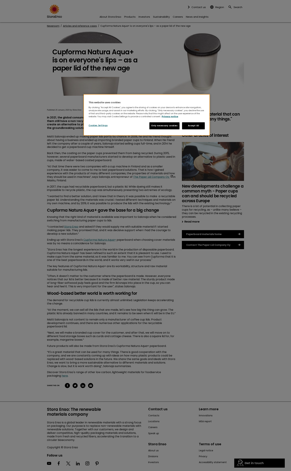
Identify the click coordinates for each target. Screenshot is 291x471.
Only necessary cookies (164, 125)
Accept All (193, 125)
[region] (147, 115)
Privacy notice (170, 116)
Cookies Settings (98, 125)
